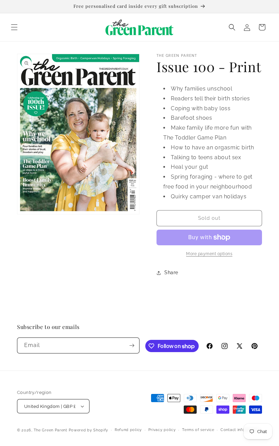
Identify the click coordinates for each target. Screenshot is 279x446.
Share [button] (171, 272)
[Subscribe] (131, 345)
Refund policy (128, 430)
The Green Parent (50, 430)
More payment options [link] (209, 253)
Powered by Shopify (89, 430)
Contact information (240, 430)
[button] (14, 27)
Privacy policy (162, 430)
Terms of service (198, 430)
